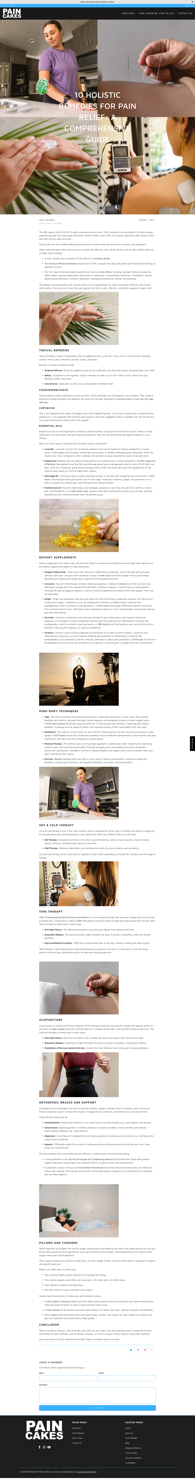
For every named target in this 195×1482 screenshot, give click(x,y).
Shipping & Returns (133, 1448)
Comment (43, 1385)
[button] (129, 13)
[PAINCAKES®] (12, 13)
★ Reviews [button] (192, 743)
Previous (143, 220)
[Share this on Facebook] (138, 1350)
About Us (129, 1433)
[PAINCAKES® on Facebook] (40, 1447)
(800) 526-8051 (8, 6)
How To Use (77, 1438)
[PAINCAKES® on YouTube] (49, 1447)
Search (128, 1428)
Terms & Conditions (133, 1458)
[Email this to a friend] (152, 1350)
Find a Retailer (78, 1433)
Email (102, 1373)
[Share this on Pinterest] (145, 1350)
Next (152, 220)
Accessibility (130, 1463)
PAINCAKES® (31, 1472)
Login (191, 6)
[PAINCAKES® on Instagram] (44, 1447)
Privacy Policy (131, 1453)
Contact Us (77, 1443)
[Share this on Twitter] (131, 1350)
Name (42, 1373)
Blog (127, 1443)
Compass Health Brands (86, 1472)
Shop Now (76, 1428)
